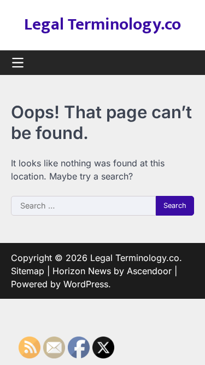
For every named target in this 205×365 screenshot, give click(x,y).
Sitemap (27, 270)
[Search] (186, 63)
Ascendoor (149, 270)
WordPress (85, 284)
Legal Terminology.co (102, 24)
